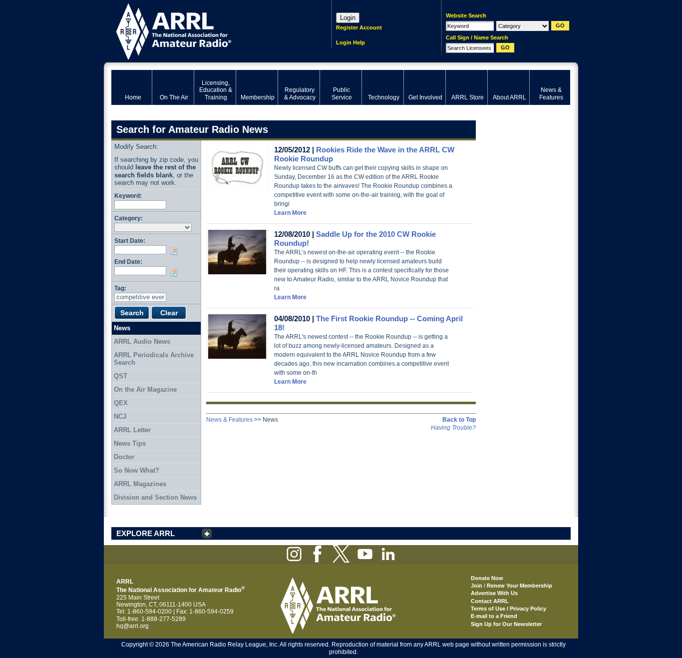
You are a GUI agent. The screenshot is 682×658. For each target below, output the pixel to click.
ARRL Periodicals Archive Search (154, 359)
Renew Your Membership (519, 586)
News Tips (130, 443)
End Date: (128, 261)
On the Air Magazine (145, 389)
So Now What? (136, 470)
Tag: (120, 288)
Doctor (124, 457)
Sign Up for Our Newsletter (506, 624)
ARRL (208, 30)
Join (476, 586)
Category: (128, 218)
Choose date (176, 251)
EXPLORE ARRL (145, 533)
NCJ (120, 416)
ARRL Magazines (140, 484)
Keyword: (128, 195)
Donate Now (487, 578)
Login (347, 17)
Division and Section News (155, 497)
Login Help (350, 42)
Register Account (359, 27)
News (122, 328)
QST (120, 376)
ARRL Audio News (142, 341)
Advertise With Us (494, 593)
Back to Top (459, 419)
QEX (121, 403)
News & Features (229, 419)
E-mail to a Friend (494, 616)
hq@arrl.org (132, 626)
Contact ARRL (490, 601)
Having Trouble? (453, 427)
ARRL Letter (132, 430)
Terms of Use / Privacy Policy (508, 609)
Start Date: (129, 240)
